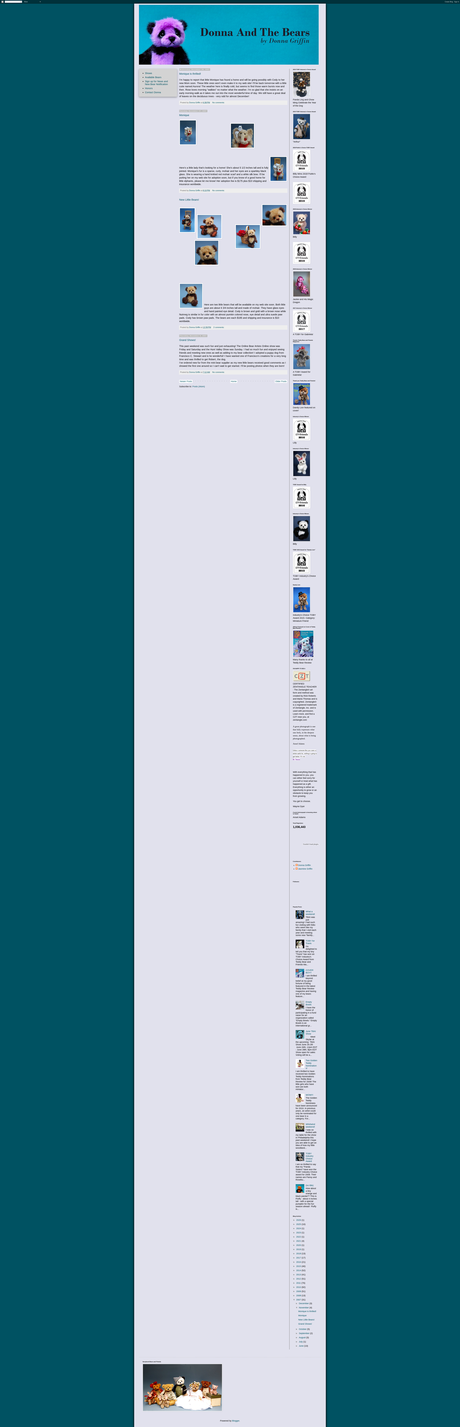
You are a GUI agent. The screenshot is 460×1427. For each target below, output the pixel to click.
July (301, 1342)
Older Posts (281, 381)
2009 (299, 1291)
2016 (299, 1262)
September (304, 1333)
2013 (299, 1274)
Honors (149, 88)
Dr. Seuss (296, 759)
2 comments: (219, 327)
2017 (299, 1258)
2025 (299, 1224)
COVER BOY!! (309, 971)
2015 (299, 1266)
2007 (299, 1300)
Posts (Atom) (198, 386)
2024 (299, 1228)
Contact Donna (153, 92)
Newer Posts (186, 381)
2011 (298, 1283)
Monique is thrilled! (190, 73)
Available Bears (153, 77)
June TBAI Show (311, 1032)
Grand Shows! (187, 340)
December (304, 1303)
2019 (299, 1249)
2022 (299, 1237)
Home (234, 381)
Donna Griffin (304, 865)
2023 (299, 1232)
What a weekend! (310, 912)
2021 (299, 1241)
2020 (299, 1245)
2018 (299, 1253)
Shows (148, 73)
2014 (299, 1270)
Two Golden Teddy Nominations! (311, 1064)
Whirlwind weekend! (310, 1125)
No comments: (218, 102)
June (301, 1346)
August (302, 1337)
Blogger (235, 1421)
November (304, 1307)
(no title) (309, 1185)
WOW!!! (309, 1095)
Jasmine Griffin (305, 869)
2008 (299, 1295)
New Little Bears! (189, 199)
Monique (184, 115)
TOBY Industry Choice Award (309, 1157)
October (303, 1329)
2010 (299, 1287)
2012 (299, 1279)
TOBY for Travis (310, 942)
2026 (299, 1220)
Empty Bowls (309, 1003)
